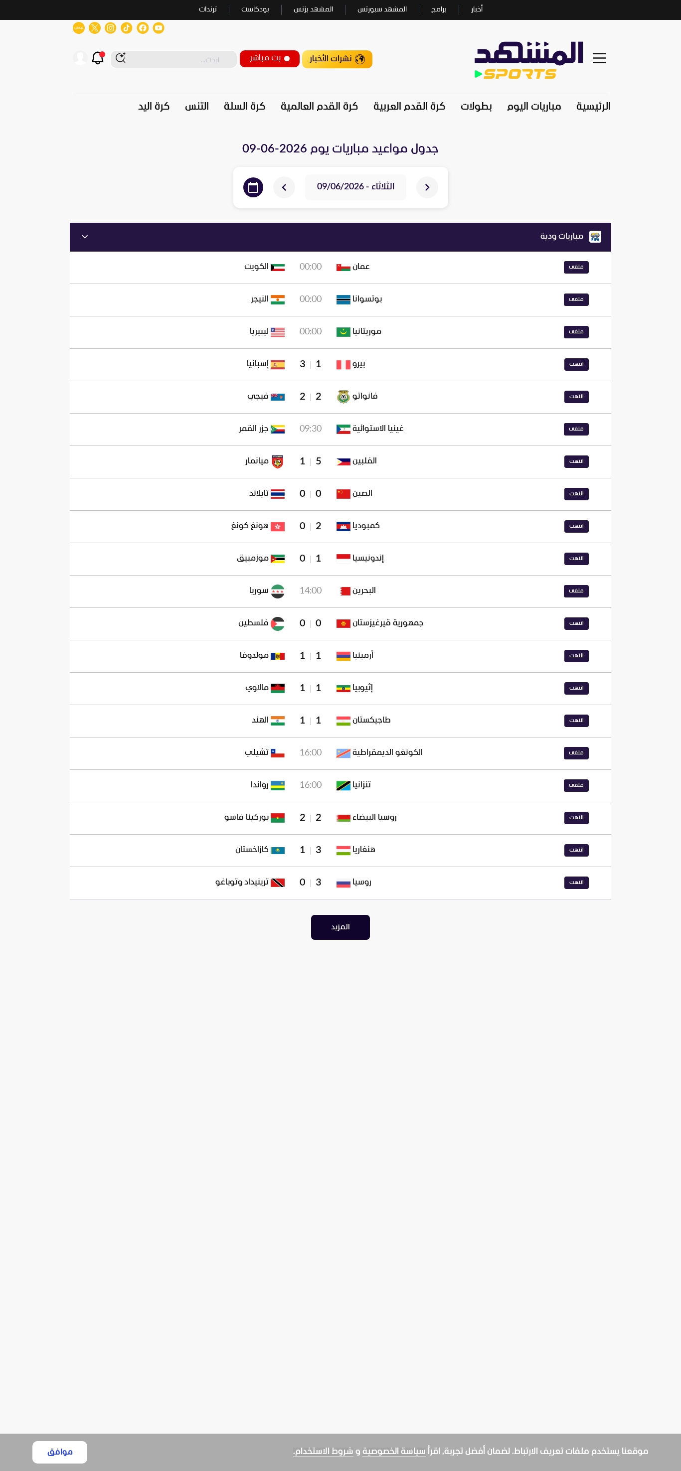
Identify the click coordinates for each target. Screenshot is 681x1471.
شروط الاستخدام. (323, 1452)
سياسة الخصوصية (394, 1452)
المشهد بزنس (313, 9)
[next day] (284, 187)
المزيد (340, 927)
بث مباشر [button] (265, 58)
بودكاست (255, 9)
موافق (60, 1452)
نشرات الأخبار (331, 59)
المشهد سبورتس (382, 9)
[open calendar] (253, 187)
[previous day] (427, 187)
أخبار (477, 9)
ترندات (208, 9)
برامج (439, 9)
